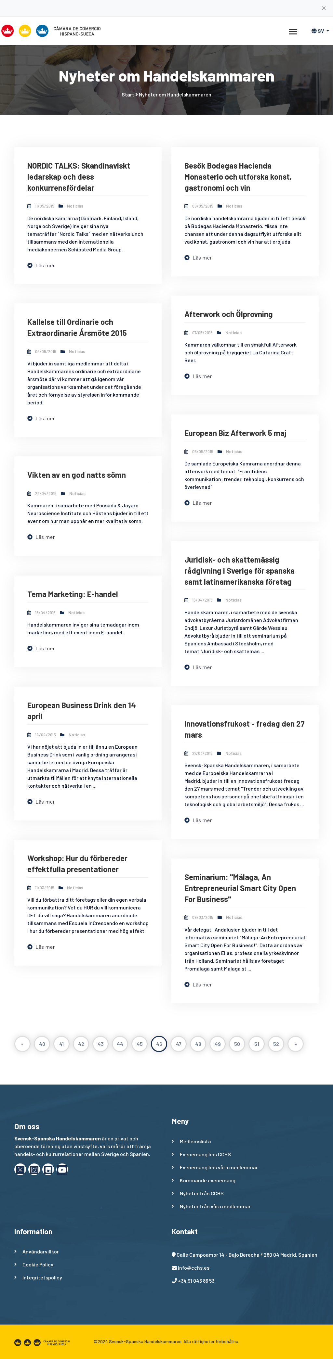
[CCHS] (62, 1169)
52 (276, 1044)
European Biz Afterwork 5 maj (235, 433)
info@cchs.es (193, 1267)
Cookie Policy (37, 1264)
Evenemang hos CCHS (205, 1154)
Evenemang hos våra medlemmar (219, 1167)
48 (198, 1044)
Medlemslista (195, 1141)
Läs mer (45, 265)
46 (159, 1044)
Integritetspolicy (42, 1277)
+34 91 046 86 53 (196, 1280)
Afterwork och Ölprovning (228, 314)
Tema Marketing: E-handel (72, 594)
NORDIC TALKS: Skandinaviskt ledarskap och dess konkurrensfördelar (78, 176)
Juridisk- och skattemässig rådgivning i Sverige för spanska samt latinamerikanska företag (239, 570)
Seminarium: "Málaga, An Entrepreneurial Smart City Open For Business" (240, 887)
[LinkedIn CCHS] (48, 1169)
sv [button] (321, 31)
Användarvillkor (40, 1251)
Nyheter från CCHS (202, 1193)
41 (61, 1044)
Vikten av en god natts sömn (76, 474)
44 (120, 1044)
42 (81, 1044)
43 (101, 1044)
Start (128, 94)
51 (256, 1044)
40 (42, 1044)
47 (178, 1044)
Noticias (75, 206)
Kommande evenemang (207, 1180)
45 (140, 1044)
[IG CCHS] (34, 1169)
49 (218, 1044)
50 (237, 1044)
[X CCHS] (20, 1169)
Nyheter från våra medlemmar (215, 1206)
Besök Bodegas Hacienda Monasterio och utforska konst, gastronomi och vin (238, 176)
